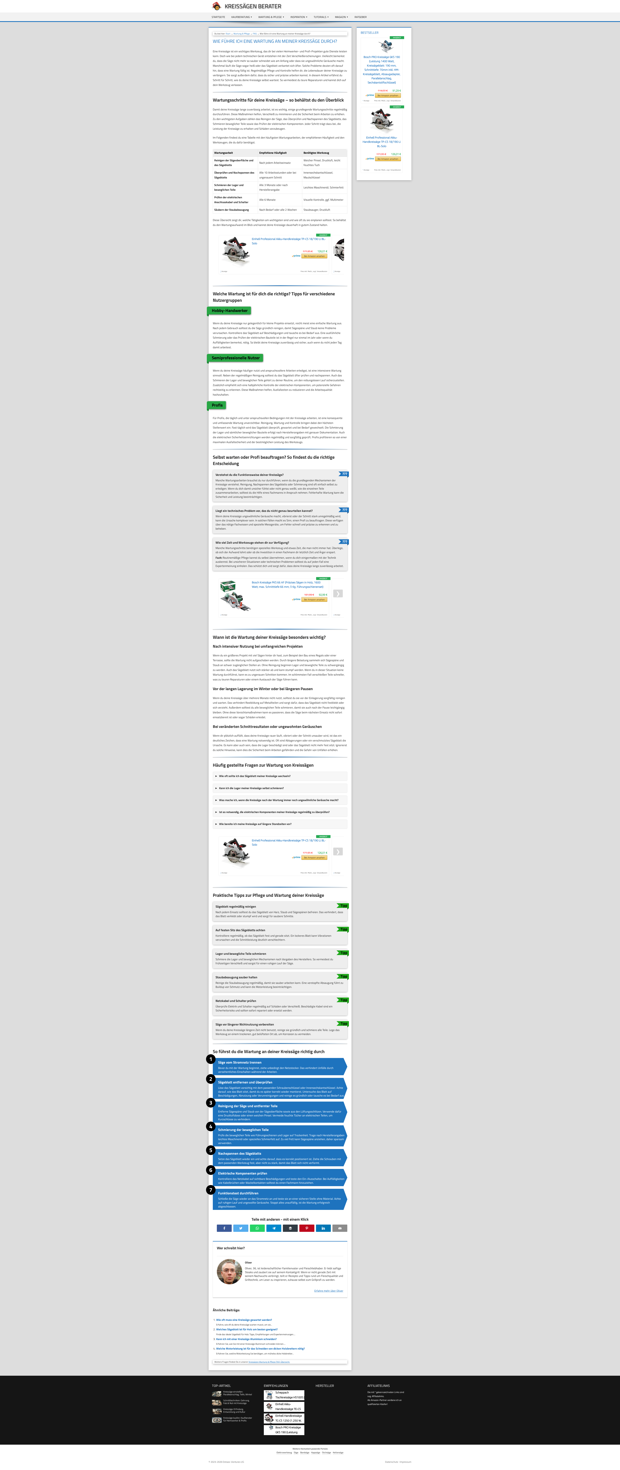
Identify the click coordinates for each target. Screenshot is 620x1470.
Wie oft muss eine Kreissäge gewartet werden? (244, 1320)
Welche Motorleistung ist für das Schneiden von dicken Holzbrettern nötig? (260, 1348)
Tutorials (320, 17)
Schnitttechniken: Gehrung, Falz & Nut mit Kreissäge (236, 1402)
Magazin (340, 17)
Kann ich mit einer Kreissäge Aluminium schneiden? (246, 1339)
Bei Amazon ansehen (314, 256)
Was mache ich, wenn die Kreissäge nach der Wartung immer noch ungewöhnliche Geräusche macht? (278, 800)
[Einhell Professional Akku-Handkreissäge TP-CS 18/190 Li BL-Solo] (382, 133)
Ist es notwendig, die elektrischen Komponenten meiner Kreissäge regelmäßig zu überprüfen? (274, 812)
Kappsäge (315, 1452)
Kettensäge (338, 1452)
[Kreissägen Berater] (215, 10)
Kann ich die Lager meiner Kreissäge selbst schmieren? (251, 788)
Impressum (405, 1462)
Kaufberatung (240, 17)
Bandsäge (304, 1452)
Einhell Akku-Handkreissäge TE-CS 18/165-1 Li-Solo (288, 1409)
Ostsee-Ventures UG (233, 1462)
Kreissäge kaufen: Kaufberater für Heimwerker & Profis (237, 1419)
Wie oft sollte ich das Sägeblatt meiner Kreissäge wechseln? (254, 776)
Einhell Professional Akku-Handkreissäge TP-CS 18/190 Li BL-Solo (382, 142)
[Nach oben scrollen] (614, 1464)
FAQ (255, 33)
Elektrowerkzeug (284, 1452)
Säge (296, 1452)
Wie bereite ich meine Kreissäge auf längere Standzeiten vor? (255, 824)
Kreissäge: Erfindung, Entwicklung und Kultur (234, 1410)
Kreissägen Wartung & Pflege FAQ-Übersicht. (269, 1361)
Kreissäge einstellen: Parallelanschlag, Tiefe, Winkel (237, 1393)
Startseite (218, 17)
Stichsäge (326, 1452)
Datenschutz (391, 1462)
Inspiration (297, 17)
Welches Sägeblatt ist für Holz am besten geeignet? (247, 1329)
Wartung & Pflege (270, 17)
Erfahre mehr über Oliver (328, 1291)
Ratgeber (361, 17)
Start (228, 33)
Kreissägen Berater (253, 6)
